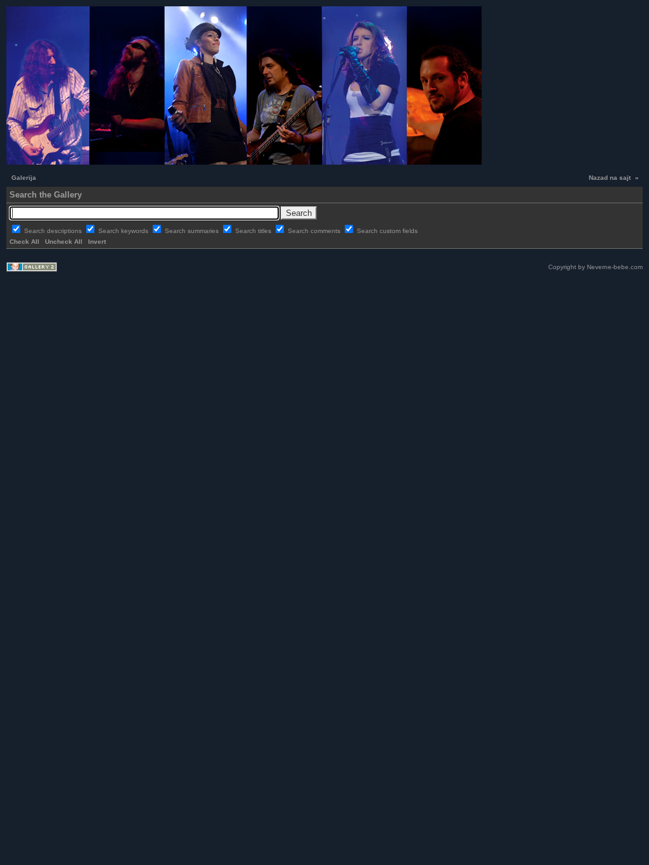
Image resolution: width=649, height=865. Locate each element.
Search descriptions (54, 230)
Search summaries (193, 230)
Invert (97, 241)
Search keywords (124, 230)
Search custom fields (387, 230)
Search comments (315, 230)
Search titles (254, 230)
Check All (24, 241)
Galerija (23, 177)
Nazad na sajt (610, 177)
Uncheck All (63, 241)
